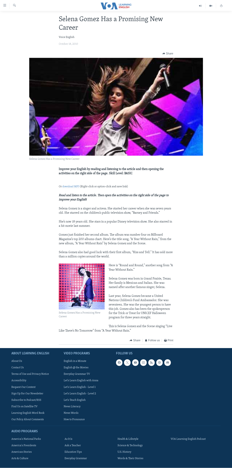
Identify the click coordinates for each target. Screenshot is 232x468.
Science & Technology (130, 445)
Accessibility (18, 380)
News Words (71, 413)
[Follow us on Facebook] (119, 362)
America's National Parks (26, 439)
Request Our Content (23, 387)
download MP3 (70, 186)
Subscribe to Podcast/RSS (26, 400)
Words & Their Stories (130, 458)
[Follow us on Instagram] (143, 362)
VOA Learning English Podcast (188, 439)
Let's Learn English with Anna (81, 380)
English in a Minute (75, 361)
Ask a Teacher (73, 445)
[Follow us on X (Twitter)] (127, 362)
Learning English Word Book (27, 413)
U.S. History (124, 452)
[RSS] (151, 362)
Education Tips (73, 452)
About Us (16, 361)
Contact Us (17, 367)
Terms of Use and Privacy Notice (30, 374)
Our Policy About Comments (27, 419)
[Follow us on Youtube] (135, 362)
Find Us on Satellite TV (24, 406)
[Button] (167, 53)
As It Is (68, 439)
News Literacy (72, 406)
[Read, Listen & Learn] (221, 6)
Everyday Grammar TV (77, 374)
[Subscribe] (167, 362)
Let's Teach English (75, 400)
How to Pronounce (74, 419)
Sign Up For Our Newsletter (27, 393)
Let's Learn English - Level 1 (80, 387)
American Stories (21, 452)
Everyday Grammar (76, 458)
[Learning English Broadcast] (200, 6)
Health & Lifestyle (128, 439)
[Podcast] (159, 362)
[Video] (211, 6)
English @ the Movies (76, 367)
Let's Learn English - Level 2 (80, 393)
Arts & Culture (19, 458)
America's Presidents (23, 445)
